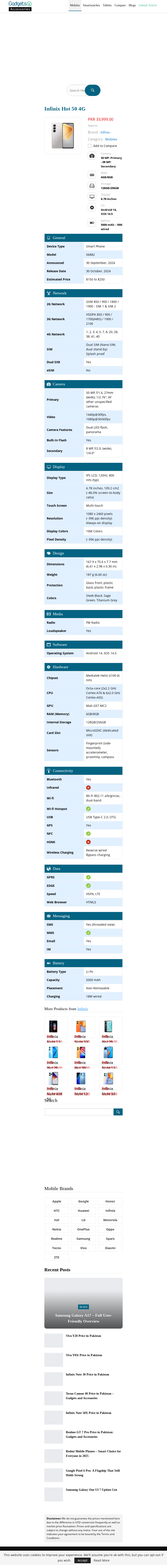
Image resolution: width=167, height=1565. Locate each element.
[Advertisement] (83, 45)
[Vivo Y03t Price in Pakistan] (53, 1360)
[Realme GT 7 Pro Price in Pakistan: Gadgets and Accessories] (53, 1437)
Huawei (83, 1211)
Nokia (56, 1229)
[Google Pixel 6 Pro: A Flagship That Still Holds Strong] (53, 1475)
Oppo (110, 1229)
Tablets (107, 5)
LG (83, 1220)
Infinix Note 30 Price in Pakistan (87, 1374)
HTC (57, 1211)
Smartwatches (91, 5)
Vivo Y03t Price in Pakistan (84, 1355)
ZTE (56, 1257)
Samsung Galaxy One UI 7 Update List (91, 1489)
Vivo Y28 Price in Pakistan (83, 1335)
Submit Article (148, 5)
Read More (102, 1560)
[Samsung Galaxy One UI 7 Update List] (53, 1494)
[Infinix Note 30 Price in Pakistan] (53, 1379)
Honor (110, 1201)
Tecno (56, 1248)
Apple (56, 1201)
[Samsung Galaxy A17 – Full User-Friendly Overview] (83, 1303)
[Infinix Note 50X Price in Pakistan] (53, 1418)
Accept (82, 1560)
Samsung (83, 1239)
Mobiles (75, 5)
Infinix (82, 1009)
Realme (56, 1239)
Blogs (132, 5)
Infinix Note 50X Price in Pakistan (88, 1413)
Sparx (110, 1239)
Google (83, 1201)
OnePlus (83, 1229)
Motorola (110, 1220)
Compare (120, 5)
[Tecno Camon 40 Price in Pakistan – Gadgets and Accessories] (53, 1398)
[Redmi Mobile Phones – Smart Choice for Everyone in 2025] (53, 1456)
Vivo (83, 1248)
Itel (56, 1220)
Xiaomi (110, 1248)
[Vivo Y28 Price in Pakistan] (53, 1340)
